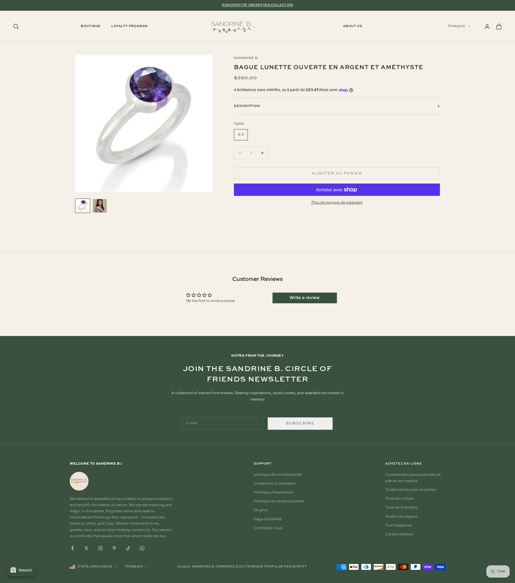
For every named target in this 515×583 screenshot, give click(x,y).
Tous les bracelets (401, 507)
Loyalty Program (129, 26)
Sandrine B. (246, 58)
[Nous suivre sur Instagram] (100, 548)
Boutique (91, 26)
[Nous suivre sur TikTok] (128, 548)
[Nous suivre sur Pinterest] (114, 548)
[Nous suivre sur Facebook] (72, 548)
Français (456, 26)
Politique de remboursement (279, 501)
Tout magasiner (399, 525)
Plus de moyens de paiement (337, 202)
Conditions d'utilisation (275, 483)
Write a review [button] (304, 298)
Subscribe (300, 423)
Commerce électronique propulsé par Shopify (261, 566)
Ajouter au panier (337, 173)
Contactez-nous (268, 528)
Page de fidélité (268, 519)
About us (352, 26)
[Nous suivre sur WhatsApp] (142, 548)
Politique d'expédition (273, 492)
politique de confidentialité (278, 475)
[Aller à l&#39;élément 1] (82, 206)
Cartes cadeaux (399, 534)
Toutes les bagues (401, 516)
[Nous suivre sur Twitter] (86, 548)
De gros (261, 510)
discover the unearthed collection (257, 5)
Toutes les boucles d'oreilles (410, 490)
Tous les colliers (399, 498)
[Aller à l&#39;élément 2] (99, 206)
